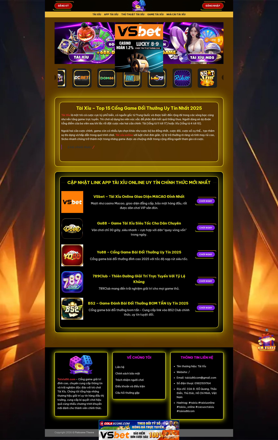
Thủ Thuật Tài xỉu (132, 14)
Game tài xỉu (155, 14)
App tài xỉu (111, 14)
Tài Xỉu (97, 14)
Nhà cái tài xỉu (176, 14)
